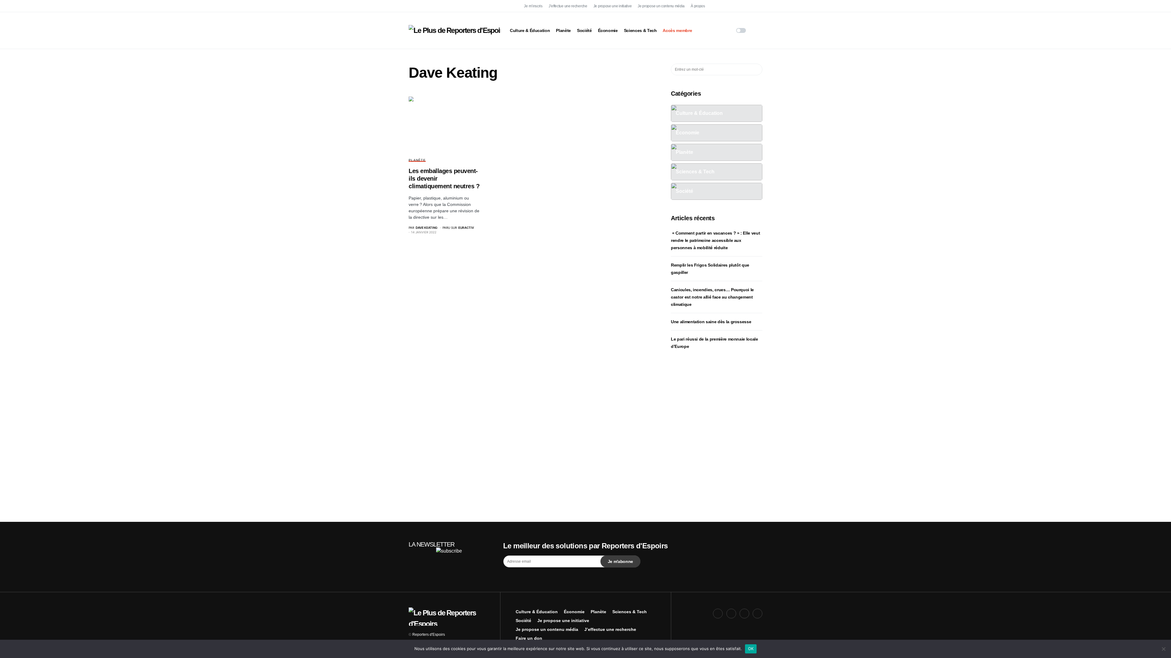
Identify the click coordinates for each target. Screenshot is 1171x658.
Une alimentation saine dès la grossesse (711, 321)
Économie (574, 611)
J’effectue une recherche (568, 6)
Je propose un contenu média (661, 6)
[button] (741, 30)
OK (751, 648)
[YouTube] (744, 6)
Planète (417, 160)
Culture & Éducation (537, 611)
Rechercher (757, 69)
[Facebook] (718, 6)
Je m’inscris (533, 6)
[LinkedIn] (757, 6)
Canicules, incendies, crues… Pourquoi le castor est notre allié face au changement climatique (712, 297)
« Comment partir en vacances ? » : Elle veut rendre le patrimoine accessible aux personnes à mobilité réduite (715, 240)
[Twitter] (731, 6)
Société (523, 620)
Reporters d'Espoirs (428, 634)
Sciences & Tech (629, 611)
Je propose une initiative (612, 6)
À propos (698, 6)
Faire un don (529, 638)
